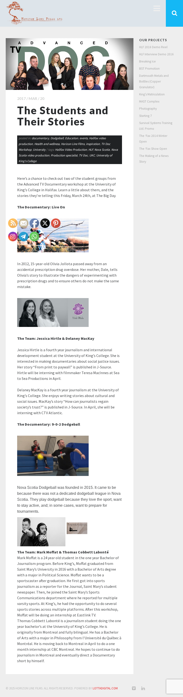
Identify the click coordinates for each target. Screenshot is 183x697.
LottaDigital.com (105, 688)
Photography (148, 109)
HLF (90, 150)
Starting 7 (145, 116)
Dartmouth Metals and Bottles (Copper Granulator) (154, 81)
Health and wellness (47, 144)
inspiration (93, 144)
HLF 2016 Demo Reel (153, 47)
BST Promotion (149, 69)
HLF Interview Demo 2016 (156, 54)
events (84, 138)
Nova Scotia (102, 150)
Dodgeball (57, 138)
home (156, 8)
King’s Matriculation (152, 94)
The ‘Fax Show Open (153, 149)
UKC (92, 155)
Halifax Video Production (71, 150)
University (39, 150)
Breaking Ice (147, 61)
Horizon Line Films (73, 144)
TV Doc (83, 155)
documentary (40, 138)
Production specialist (64, 155)
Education (71, 138)
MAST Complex (149, 101)
